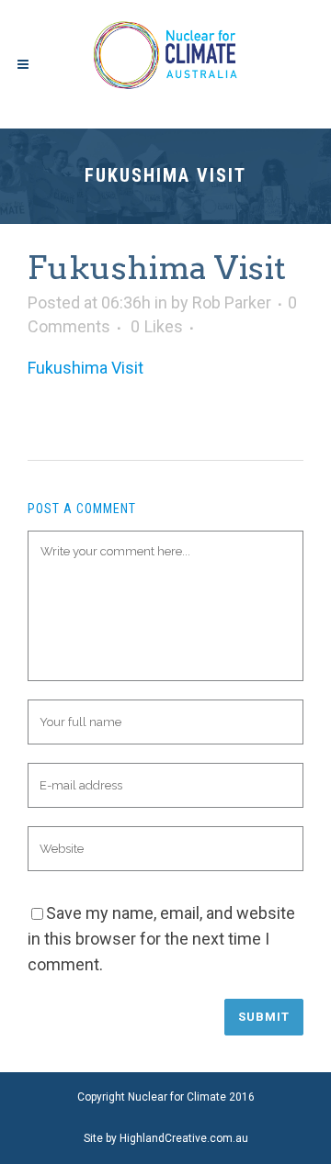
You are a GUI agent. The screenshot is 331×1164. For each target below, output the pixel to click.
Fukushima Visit (85, 367)
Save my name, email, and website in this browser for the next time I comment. (161, 938)
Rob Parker (231, 302)
